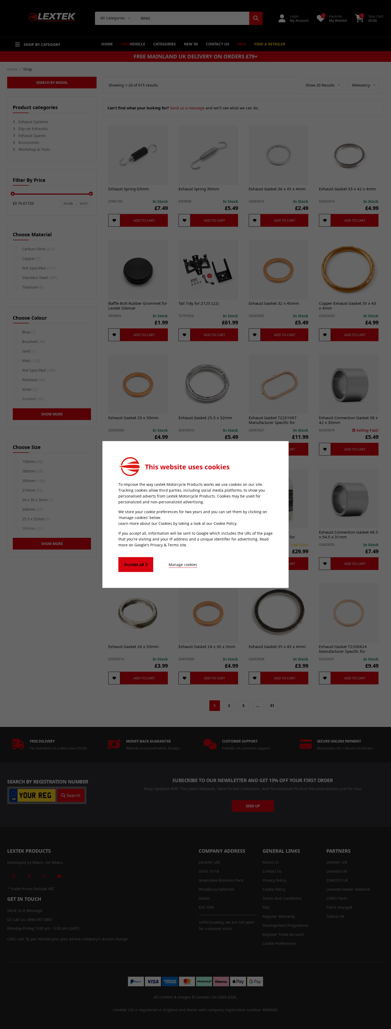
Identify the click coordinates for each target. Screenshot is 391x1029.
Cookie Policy (225, 523)
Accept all (134, 564)
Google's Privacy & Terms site (160, 544)
